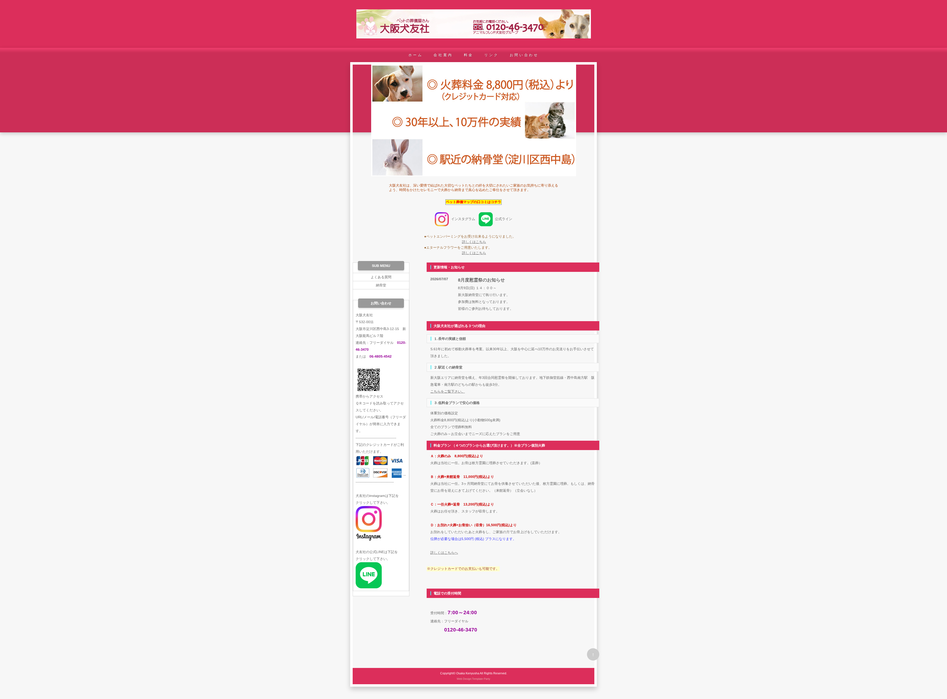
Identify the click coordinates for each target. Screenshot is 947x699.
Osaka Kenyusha (467, 673)
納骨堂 (381, 285)
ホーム (415, 55)
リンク (491, 55)
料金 (469, 55)
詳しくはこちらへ (444, 553)
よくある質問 (381, 277)
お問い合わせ (524, 55)
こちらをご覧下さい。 (447, 391)
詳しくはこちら (474, 242)
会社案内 (443, 55)
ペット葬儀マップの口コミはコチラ (473, 202)
